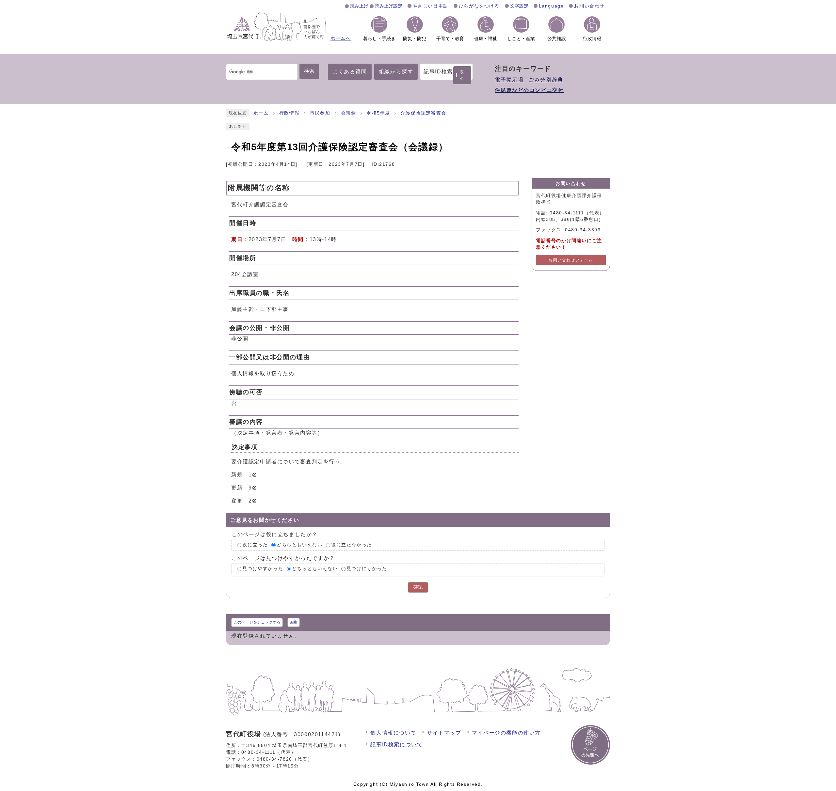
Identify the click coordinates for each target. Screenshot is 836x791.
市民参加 (320, 113)
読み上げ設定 (388, 5)
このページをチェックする (257, 622)
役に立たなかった (351, 544)
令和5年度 (378, 113)
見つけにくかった (366, 568)
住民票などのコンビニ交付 (529, 90)
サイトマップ (444, 733)
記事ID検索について (396, 744)
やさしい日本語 (430, 5)
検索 (309, 71)
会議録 (348, 113)
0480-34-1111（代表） (268, 752)
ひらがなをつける (479, 5)
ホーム (261, 113)
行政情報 (289, 113)
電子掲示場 (509, 80)
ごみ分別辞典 (546, 80)
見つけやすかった (262, 568)
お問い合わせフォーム (571, 260)
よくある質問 (349, 71)
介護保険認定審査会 (423, 113)
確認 (418, 587)
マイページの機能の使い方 (506, 733)
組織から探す (396, 71)
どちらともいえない (299, 544)
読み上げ (359, 5)
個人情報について (393, 733)
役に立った (255, 544)
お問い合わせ (589, 5)
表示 (462, 75)
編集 (293, 622)
